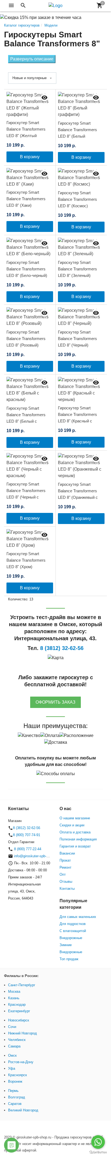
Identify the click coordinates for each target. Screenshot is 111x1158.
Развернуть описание (31, 59)
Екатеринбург (19, 1011)
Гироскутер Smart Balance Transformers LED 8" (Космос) (77, 199)
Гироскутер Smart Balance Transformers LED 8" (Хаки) (26, 199)
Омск (12, 1055)
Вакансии (67, 853)
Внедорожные (71, 938)
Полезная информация (78, 839)
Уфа (11, 1068)
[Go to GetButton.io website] (98, 1152)
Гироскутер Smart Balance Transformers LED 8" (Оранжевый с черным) (78, 494)
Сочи (12, 1027)
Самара (14, 1046)
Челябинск (17, 1040)
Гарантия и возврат (75, 846)
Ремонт (65, 867)
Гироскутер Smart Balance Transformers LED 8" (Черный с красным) (26, 494)
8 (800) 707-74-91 (26, 835)
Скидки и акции (72, 825)
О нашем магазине (75, 818)
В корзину (30, 156)
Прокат (65, 860)
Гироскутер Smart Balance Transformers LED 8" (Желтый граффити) (26, 132)
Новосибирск (18, 1020)
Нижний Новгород (22, 1033)
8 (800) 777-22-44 (27, 849)
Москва (14, 991)
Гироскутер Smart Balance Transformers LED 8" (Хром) (26, 560)
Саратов (15, 1104)
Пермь (13, 1091)
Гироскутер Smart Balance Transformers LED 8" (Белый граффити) (77, 133)
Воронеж (15, 1081)
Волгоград (16, 1097)
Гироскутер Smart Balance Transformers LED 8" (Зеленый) (77, 269)
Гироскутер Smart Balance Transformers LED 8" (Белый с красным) (26, 418)
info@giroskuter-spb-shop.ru (36, 856)
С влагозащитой (73, 931)
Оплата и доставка (75, 832)
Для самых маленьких (78, 917)
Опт (63, 874)
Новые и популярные (29, 78)
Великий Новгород (23, 1110)
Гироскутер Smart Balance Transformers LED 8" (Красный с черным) (77, 418)
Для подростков (73, 924)
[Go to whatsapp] (98, 1142)
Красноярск (17, 1075)
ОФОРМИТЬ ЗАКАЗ (55, 702)
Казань (13, 998)
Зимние (66, 945)
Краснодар (17, 1004)
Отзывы (66, 881)
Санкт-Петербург (21, 985)
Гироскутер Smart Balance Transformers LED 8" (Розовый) (26, 338)
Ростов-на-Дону (20, 1062)
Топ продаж (69, 959)
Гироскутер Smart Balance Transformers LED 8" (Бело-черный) (26, 269)
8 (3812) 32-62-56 (26, 828)
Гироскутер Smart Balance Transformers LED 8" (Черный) (77, 338)
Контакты (67, 889)
